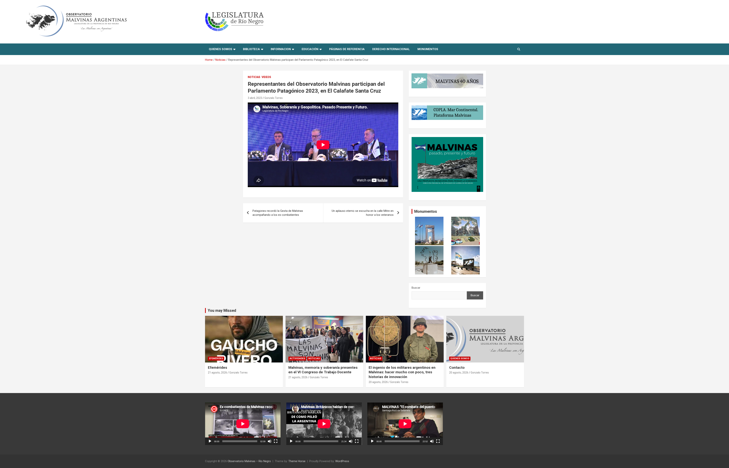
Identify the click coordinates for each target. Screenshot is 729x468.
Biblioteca (251, 49)
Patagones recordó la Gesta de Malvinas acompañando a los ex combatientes (277, 213)
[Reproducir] (210, 441)
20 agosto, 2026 (378, 382)
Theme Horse (296, 461)
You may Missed (222, 310)
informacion (281, 49)
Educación (310, 49)
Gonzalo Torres (273, 97)
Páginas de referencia (347, 49)
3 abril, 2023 (255, 97)
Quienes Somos (220, 49)
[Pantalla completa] (276, 441)
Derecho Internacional (391, 49)
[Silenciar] (269, 441)
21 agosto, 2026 (217, 372)
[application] (243, 424)
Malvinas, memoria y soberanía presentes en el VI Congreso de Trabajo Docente (322, 369)
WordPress (342, 461)
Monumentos (427, 49)
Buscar (416, 287)
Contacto (457, 367)
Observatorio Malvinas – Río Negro (249, 461)
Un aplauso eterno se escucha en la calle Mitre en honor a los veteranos (363, 213)
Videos (266, 77)
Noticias (254, 77)
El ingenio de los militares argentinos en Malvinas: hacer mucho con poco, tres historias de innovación (402, 372)
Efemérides (216, 358)
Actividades (297, 358)
